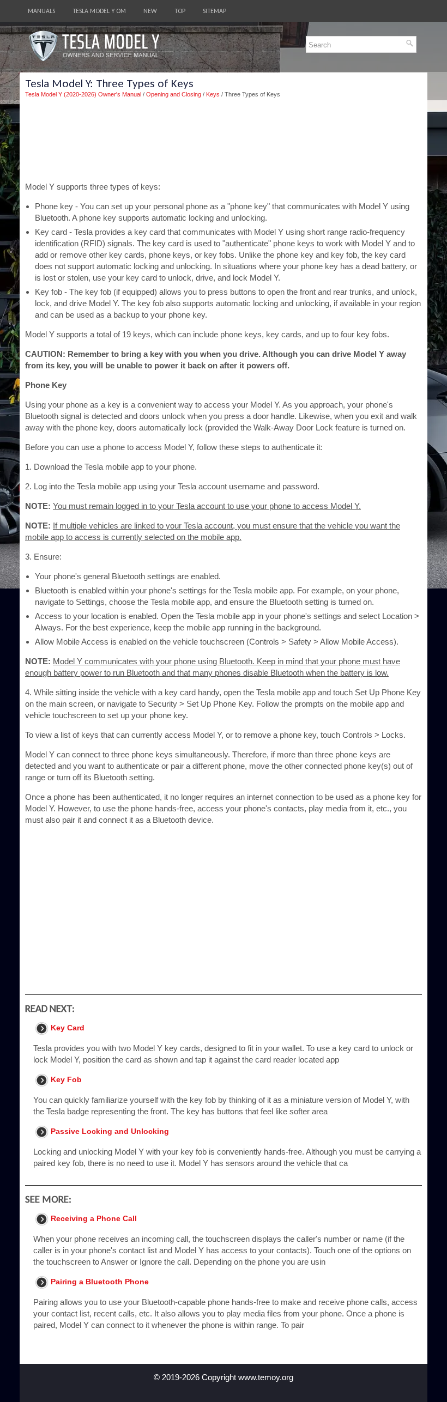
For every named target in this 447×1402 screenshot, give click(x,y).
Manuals (41, 11)
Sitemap (214, 11)
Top (179, 11)
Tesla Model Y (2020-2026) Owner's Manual (83, 94)
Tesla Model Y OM (99, 11)
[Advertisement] (223, 140)
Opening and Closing (173, 94)
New (150, 11)
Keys (213, 94)
